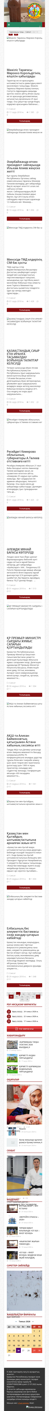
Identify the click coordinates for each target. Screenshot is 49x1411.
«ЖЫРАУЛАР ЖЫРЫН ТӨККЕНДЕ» (29, 1242)
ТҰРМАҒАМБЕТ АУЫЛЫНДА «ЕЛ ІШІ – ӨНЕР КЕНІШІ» (29, 1231)
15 (17, 996)
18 (33, 996)
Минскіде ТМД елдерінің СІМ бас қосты (24, 261)
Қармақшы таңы (34, 12)
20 (23, 1345)
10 (23, 994)
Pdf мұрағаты (26, 1029)
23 (22, 999)
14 (28, 1340)
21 (28, 1345)
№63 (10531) (17, 1016)
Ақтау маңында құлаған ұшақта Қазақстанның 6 (30, 1141)
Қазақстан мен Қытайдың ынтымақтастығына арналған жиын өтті (21, 838)
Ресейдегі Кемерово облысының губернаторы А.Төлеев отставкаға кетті (23, 456)
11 (29, 994)
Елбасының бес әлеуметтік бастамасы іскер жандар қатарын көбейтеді (23, 933)
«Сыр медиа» (23, 1403)
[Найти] (40, 26)
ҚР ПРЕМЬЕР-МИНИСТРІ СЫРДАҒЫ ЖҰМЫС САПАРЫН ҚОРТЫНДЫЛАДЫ (24, 642)
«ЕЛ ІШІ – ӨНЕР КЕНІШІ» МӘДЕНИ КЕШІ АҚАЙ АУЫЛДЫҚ (30, 1255)
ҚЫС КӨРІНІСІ (13, 1317)
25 (14, 1350)
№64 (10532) (17, 1011)
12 (34, 994)
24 (9, 1350)
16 (22, 996)
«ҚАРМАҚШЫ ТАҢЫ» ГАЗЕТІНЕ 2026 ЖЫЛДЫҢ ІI (29, 1045)
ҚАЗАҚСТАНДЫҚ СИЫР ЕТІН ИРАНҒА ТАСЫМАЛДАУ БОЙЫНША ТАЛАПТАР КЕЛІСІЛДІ (23, 357)
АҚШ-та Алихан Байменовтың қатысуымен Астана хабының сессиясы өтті (23, 740)
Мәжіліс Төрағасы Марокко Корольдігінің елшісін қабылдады (23, 73)
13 (40, 994)
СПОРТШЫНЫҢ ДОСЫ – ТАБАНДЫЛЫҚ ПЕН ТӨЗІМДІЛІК (22, 1203)
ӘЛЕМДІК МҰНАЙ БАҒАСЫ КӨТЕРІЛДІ (20, 550)
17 (27, 996)
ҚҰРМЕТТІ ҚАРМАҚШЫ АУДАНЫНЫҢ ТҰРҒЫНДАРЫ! (30, 1069)
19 (18, 1345)
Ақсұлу (22, 1128)
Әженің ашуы (13, 1130)
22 (34, 1345)
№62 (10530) (17, 1021)
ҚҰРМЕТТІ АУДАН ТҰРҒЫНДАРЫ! (27, 1056)
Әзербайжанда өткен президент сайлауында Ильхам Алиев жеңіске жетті (23, 166)
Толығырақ (24, 121)
